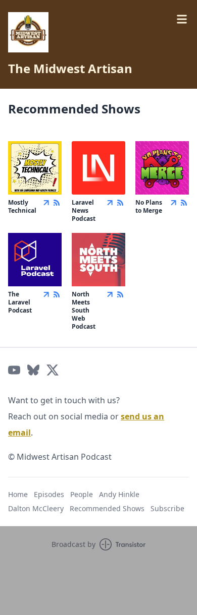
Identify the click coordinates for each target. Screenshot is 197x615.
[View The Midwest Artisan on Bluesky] (33, 370)
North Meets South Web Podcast (83, 310)
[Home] (28, 32)
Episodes (49, 494)
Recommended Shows (107, 508)
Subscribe (167, 508)
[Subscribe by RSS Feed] (57, 203)
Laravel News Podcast (83, 210)
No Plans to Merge (148, 206)
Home (18, 494)
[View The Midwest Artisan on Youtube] (14, 370)
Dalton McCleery (36, 508)
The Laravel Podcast (20, 302)
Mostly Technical (22, 206)
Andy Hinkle (119, 494)
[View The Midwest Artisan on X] (52, 370)
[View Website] (46, 203)
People (81, 494)
